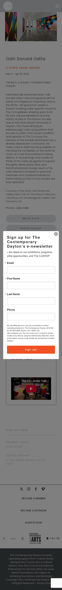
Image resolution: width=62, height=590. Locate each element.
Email (10, 263)
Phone (11, 309)
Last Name (13, 294)
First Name (13, 278)
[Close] (56, 234)
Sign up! (31, 349)
